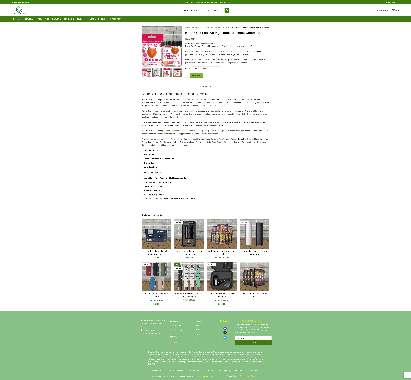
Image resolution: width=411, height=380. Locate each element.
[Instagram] (225, 332)
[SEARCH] (227, 10)
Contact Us (200, 339)
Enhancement (208, 27)
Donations (174, 321)
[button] (227, 44)
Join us (253, 342)
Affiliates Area (175, 325)
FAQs (198, 330)
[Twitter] (225, 337)
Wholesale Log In (176, 330)
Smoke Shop (196, 27)
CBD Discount (254, 371)
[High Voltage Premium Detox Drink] (222, 234)
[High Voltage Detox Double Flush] (254, 276)
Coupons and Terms (247, 376)
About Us (199, 321)
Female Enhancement (222, 27)
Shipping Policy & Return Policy (231, 371)
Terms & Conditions (175, 371)
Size (187, 69)
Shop (198, 325)
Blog (198, 334)
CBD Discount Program (175, 337)
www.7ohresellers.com (220, 2)
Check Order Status (175, 343)
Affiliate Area (194, 371)
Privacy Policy (156, 371)
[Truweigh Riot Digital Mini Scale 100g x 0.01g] (156, 234)
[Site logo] (19, 10)
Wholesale (209, 371)
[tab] (205, 85)
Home (187, 27)
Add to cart (196, 75)
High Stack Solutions (205, 376)
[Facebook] (225, 328)
